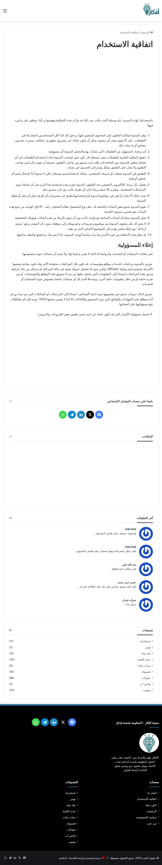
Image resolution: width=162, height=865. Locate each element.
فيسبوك (146, 671)
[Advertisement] (81, 84)
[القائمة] (5, 12)
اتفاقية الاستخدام (147, 798)
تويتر (148, 647)
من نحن (152, 823)
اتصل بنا (152, 792)
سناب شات (144, 665)
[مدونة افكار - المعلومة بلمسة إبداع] (151, 11)
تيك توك (146, 653)
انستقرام (145, 641)
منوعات (146, 677)
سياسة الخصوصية (146, 817)
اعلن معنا (151, 805)
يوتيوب (147, 690)
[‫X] (90, 415)
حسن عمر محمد (127, 582)
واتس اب (145, 683)
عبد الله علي (129, 564)
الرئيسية (146, 32)
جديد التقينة (144, 659)
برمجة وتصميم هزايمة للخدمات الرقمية (80, 857)
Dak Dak (130, 529)
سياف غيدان (129, 600)
